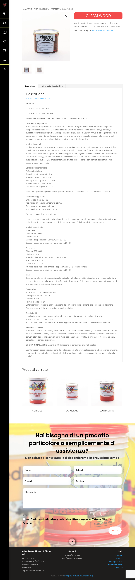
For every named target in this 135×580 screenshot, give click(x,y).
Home (24, 9)
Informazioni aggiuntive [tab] (52, 86)
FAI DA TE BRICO (34, 9)
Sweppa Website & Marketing (78, 575)
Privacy (119, 568)
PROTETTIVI (55, 9)
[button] (66, 16)
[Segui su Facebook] (72, 541)
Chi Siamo (118, 555)
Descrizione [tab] (30, 86)
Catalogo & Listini (115, 561)
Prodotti (119, 558)
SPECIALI (45, 9)
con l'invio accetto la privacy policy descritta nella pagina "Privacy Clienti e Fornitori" (67, 521)
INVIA (115, 530)
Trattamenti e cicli (114, 564)
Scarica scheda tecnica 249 (38, 98)
